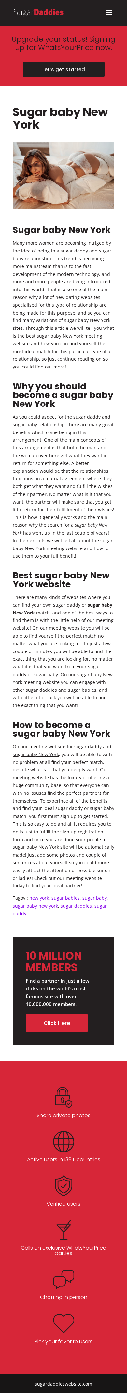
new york (39, 898)
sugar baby (94, 898)
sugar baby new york (35, 906)
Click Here (57, 1023)
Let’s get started (63, 69)
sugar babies (65, 898)
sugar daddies (76, 906)
